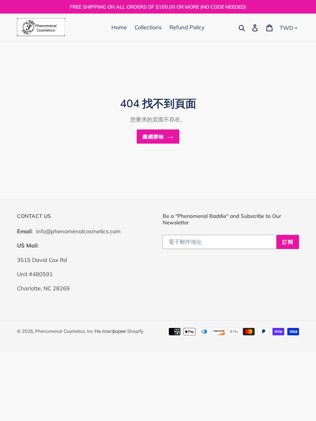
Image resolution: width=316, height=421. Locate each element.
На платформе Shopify (119, 331)
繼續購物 (153, 136)
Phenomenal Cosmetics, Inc (64, 331)
